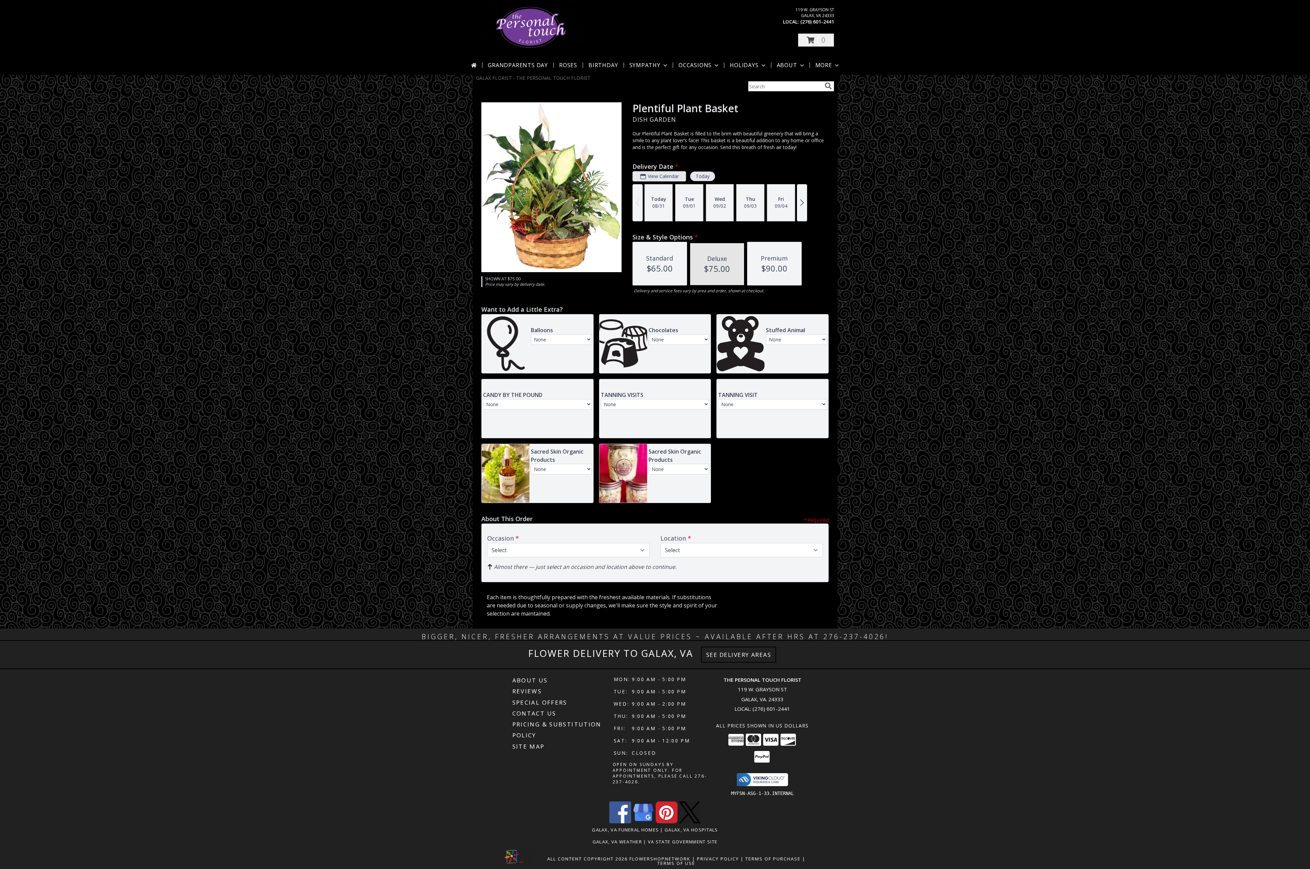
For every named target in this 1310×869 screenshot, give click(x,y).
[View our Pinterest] (667, 821)
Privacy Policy (718, 859)
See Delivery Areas (738, 655)
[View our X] (690, 821)
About (787, 65)
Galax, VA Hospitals (691, 830)
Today (703, 176)
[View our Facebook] (620, 821)
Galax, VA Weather (617, 842)
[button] (816, 40)
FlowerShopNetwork (659, 859)
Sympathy (644, 65)
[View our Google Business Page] (643, 821)
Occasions (695, 65)
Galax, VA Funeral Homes (625, 830)
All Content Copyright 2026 (587, 859)
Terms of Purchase (773, 859)
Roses (568, 65)
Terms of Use (676, 863)
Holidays (744, 65)
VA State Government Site (682, 842)
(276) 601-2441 (817, 21)
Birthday (603, 65)
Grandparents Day (518, 65)
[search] (828, 86)
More (823, 65)
